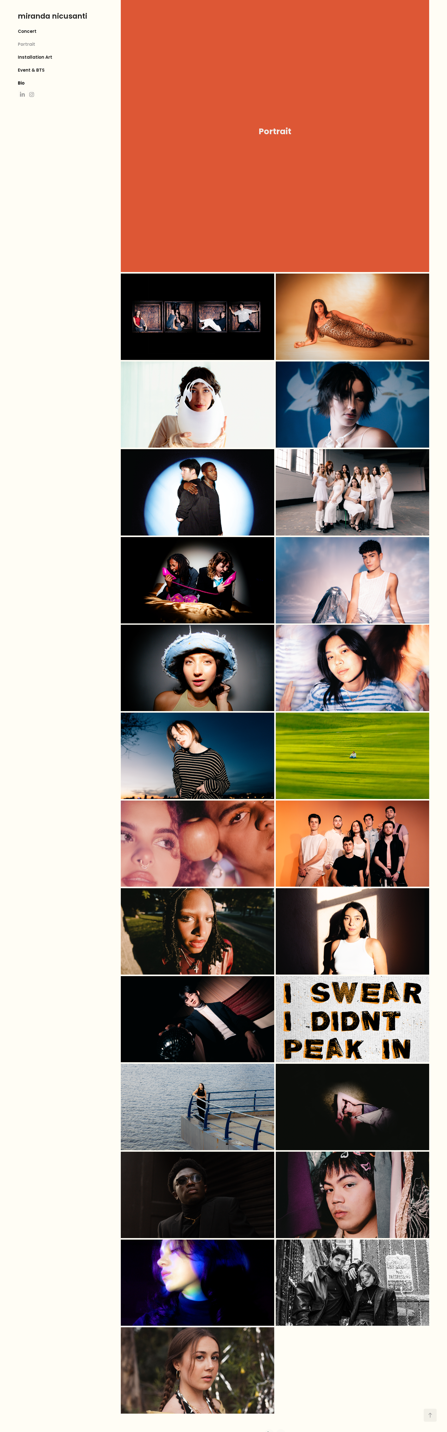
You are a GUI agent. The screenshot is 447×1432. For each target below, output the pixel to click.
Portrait (26, 44)
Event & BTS (31, 70)
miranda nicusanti (52, 17)
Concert (27, 31)
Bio (21, 83)
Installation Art (35, 57)
